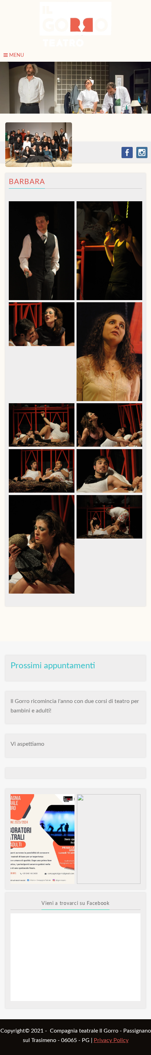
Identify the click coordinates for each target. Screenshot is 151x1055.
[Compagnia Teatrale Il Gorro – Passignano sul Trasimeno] (75, 24)
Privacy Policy (111, 1040)
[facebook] (127, 152)
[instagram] (141, 152)
